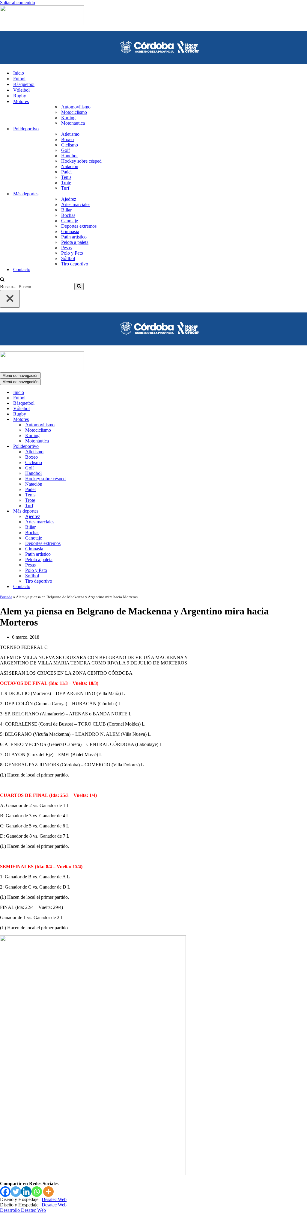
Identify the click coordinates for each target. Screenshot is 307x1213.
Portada (6, 597)
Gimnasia (70, 231)
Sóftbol (68, 258)
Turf (65, 188)
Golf (65, 150)
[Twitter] (15, 1191)
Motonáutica (73, 123)
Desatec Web (54, 1199)
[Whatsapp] (36, 1191)
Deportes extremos (79, 226)
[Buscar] (2, 280)
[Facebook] (5, 1191)
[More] (48, 1191)
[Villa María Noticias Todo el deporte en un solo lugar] (42, 23)
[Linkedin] (26, 1191)
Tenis (66, 177)
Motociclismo (74, 112)
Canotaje (69, 220)
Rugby (19, 95)
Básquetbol (23, 84)
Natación (69, 166)
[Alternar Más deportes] (105, 511)
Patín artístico (74, 236)
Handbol (69, 155)
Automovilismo (76, 106)
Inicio (18, 72)
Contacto (21, 269)
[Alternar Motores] (105, 419)
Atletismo (70, 134)
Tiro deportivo (74, 263)
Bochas (68, 215)
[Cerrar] (10, 299)
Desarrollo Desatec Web (23, 1210)
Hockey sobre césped (81, 161)
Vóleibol (21, 90)
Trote (66, 182)
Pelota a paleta (74, 242)
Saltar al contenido (17, 2)
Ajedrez (68, 199)
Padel (66, 171)
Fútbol (19, 78)
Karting (68, 117)
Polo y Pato (72, 253)
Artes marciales (75, 204)
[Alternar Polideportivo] (105, 446)
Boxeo (67, 139)
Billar (66, 209)
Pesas (66, 247)
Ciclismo (69, 144)
